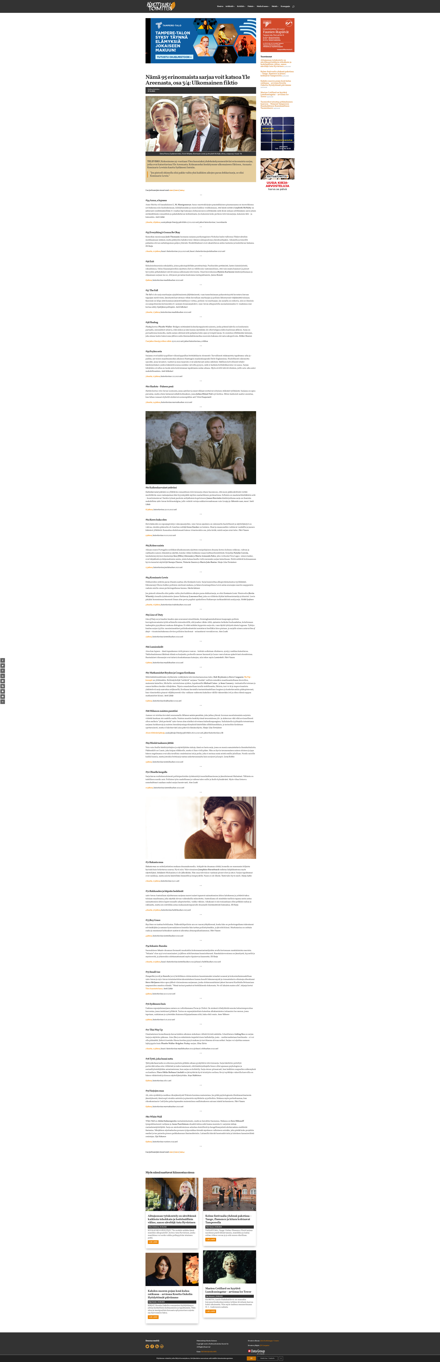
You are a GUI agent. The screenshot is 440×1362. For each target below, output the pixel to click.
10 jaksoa (149, 787)
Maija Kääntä (152, 1302)
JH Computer (264, 1345)
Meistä (274, 7)
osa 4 (182, 190)
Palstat (250, 7)
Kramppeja (285, 7)
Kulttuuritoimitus (153, 89)
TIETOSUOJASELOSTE (209, 1352)
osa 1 (171, 190)
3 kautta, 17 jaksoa (153, 312)
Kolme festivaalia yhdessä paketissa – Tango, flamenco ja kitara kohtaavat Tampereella (228, 1219)
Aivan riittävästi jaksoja (155, 732)
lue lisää (153, 1242)
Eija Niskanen (210, 1296)
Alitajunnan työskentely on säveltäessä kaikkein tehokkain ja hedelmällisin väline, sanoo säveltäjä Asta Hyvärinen (172, 1219)
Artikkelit (229, 7)
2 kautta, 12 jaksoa (153, 881)
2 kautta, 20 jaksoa (153, 251)
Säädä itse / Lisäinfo (267, 1358)
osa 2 (177, 190)
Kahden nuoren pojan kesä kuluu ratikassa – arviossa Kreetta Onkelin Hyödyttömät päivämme (170, 1294)
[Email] (2, 696)
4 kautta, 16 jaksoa (153, 604)
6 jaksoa (149, 662)
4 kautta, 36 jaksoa (153, 910)
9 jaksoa (149, 535)
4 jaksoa (149, 935)
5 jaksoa (149, 993)
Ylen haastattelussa (154, 988)
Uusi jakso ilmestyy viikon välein (158, 341)
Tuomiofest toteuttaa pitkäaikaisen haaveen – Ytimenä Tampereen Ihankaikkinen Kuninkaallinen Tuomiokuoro (277, 105)
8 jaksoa (149, 280)
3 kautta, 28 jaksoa (153, 222)
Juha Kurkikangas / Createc (269, 1341)
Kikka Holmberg (153, 1227)
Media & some (262, 7)
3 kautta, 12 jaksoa (153, 376)
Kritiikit (240, 7)
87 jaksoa (149, 509)
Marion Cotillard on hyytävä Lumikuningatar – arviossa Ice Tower (228, 1290)
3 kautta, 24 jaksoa (153, 402)
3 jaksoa (149, 762)
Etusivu (220, 7)
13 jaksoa (149, 567)
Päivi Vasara (210, 1227)
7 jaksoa (149, 636)
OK (251, 1358)
